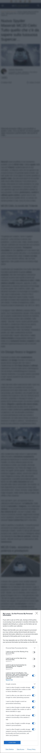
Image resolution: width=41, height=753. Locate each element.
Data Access (20, 749)
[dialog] (20, 681)
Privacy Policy (31, 749)
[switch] (33, 652)
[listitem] (20, 648)
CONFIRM (12, 742)
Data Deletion (10, 749)
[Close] (37, 614)
